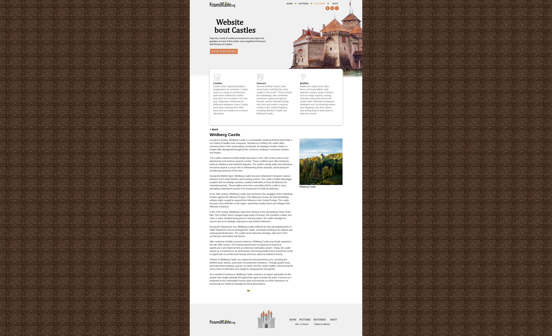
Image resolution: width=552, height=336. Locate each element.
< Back (214, 129)
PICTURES (303, 3)
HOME (289, 3)
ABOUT (334, 3)
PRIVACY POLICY (301, 324)
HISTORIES (319, 3)
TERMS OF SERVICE (322, 324)
